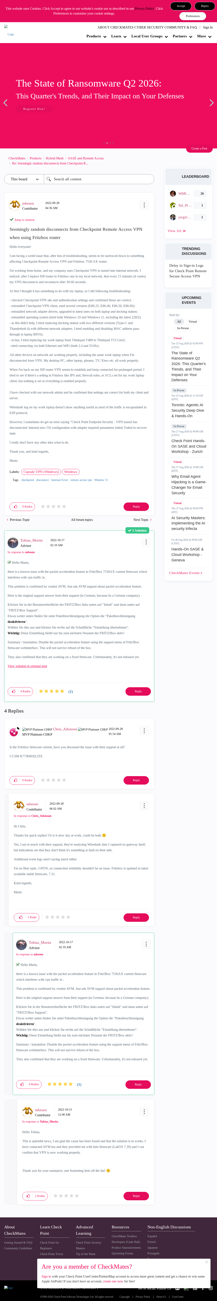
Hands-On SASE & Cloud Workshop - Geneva (187, 554)
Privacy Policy (144, 8)
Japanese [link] (152, 1247)
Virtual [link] (193, 321)
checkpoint (27, 480)
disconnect (42, 480)
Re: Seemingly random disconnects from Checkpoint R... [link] (50, 163)
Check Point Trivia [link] (51, 1254)
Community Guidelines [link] (18, 1248)
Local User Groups (147, 36)
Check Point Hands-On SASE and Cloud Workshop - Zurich (188, 446)
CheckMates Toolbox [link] (124, 1236)
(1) (70, 691)
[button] (181, 6)
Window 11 (101, 480)
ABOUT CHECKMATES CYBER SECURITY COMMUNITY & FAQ (147, 27)
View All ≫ (177, 231)
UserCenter (178, 1297)
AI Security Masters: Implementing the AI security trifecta (188, 523)
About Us (161, 1297)
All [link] (179, 321)
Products (93, 36)
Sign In (208, 27)
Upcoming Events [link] (122, 1253)
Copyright (125, 1297)
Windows (70, 472)
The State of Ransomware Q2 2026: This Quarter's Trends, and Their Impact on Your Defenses (188, 366)
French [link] (151, 1242)
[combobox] (99, 179)
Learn (116, 36)
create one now (113, 1281)
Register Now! (34, 108)
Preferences (193, 16)
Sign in (46, 1276)
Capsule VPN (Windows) (41, 472)
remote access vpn (81, 480)
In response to (21, 552)
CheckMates (16, 158)
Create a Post (199, 148)
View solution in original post (27, 666)
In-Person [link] (183, 328)
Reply (136, 506)
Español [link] (152, 1236)
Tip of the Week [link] (85, 1254)
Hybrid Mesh (55, 158)
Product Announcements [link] (126, 1247)
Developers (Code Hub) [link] (126, 1242)
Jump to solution (25, 219)
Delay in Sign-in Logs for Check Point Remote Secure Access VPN (188, 270)
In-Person (179, 390)
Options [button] (149, 161)
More (201, 36)
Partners (180, 36)
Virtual (177, 338)
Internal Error (59, 480)
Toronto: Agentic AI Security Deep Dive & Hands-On (187, 410)
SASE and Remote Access (86, 158)
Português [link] (153, 1253)
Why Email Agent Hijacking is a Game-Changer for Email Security (189, 484)
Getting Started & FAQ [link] (18, 1242)
